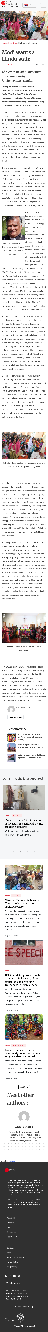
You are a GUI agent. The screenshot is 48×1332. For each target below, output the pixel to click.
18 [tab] (22, 1146)
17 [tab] (19, 1146)
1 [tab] (10, 851)
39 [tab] (15, 1153)
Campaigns (11, 1232)
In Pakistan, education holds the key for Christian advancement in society (31, 737)
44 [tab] (33, 1153)
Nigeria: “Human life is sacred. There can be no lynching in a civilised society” (23, 903)
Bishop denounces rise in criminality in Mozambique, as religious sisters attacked (23, 1053)
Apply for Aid (12, 1236)
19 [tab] (26, 1146)
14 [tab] (8, 1146)
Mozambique (18, 1045)
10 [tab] (36, 1143)
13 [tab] (5, 1146)
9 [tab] (38, 851)
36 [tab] (43, 1150)
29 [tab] (19, 1150)
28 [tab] (15, 1150)
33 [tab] (33, 1150)
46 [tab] (40, 1153)
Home (4, 43)
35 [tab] (40, 1150)
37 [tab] (8, 1153)
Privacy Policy (12, 1262)
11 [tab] (40, 1143)
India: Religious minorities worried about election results (30, 746)
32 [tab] (29, 1150)
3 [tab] (17, 851)
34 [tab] (36, 1150)
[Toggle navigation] (43, 5)
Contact (10, 1248)
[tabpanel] (24, 813)
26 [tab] (8, 1150)
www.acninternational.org (22, 1306)
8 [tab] (34, 851)
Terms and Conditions (15, 1257)
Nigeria (16, 895)
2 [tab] (13, 851)
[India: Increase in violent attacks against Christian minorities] (11, 758)
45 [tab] (36, 1153)
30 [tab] (22, 1150)
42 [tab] (26, 1153)
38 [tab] (12, 1153)
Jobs (9, 1252)
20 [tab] (29, 1146)
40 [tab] (19, 1153)
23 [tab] (40, 1146)
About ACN (11, 1218)
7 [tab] (31, 851)
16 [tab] (15, 1146)
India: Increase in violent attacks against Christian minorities (31, 756)
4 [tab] (20, 851)
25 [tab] (5, 1150)
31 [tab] (26, 1150)
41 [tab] (22, 1153)
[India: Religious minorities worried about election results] (11, 747)
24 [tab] (43, 1146)
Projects (10, 1222)
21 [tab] (33, 1146)
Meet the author (15, 717)
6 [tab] (27, 851)
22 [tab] (36, 1146)
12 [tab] (43, 1143)
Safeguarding (12, 1266)
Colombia (17, 815)
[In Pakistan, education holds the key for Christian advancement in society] (11, 737)
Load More (24, 1087)
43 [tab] (29, 1153)
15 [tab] (12, 1146)
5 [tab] (24, 851)
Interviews (12, 43)
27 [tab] (12, 1150)
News (8, 815)
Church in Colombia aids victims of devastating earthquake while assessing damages (24, 823)
